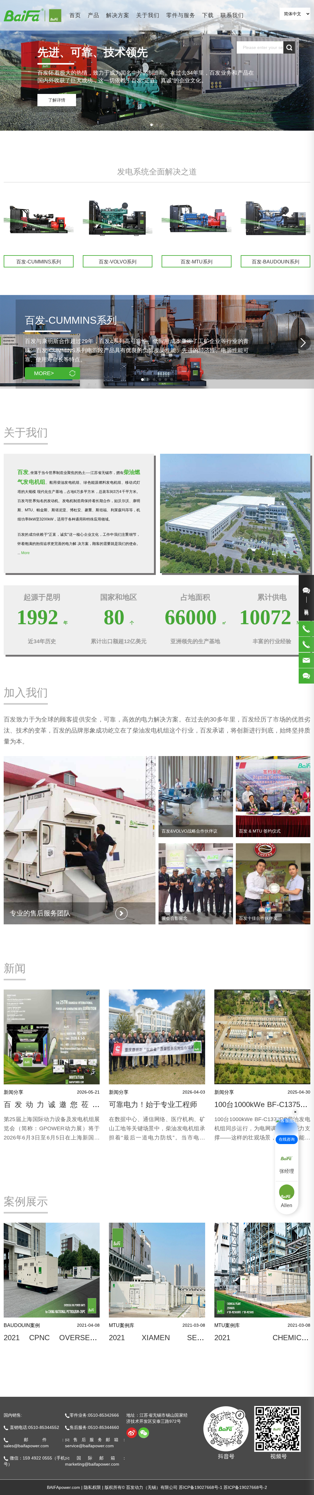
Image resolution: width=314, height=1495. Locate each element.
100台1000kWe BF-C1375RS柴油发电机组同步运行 (262, 1108)
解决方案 (117, 15)
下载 (208, 15)
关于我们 (147, 15)
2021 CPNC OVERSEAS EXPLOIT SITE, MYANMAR (52, 1341)
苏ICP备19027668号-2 (245, 1487)
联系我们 (232, 15)
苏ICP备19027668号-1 (200, 1487)
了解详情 (56, 100)
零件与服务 (180, 15)
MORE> (44, 373)
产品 (93, 15)
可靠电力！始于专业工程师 (153, 1104)
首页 (75, 15)
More (25, 553)
